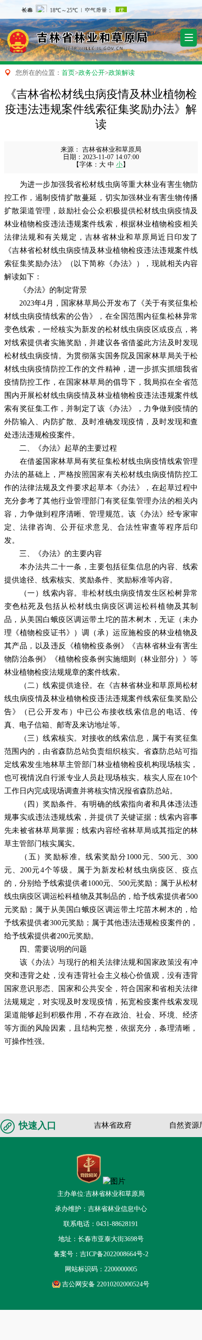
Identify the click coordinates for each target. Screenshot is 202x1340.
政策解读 (122, 72)
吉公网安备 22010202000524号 (105, 1284)
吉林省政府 (113, 1125)
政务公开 (91, 72)
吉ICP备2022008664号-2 (114, 1254)
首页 (68, 72)
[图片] (114, 1182)
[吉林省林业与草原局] (70, 38)
